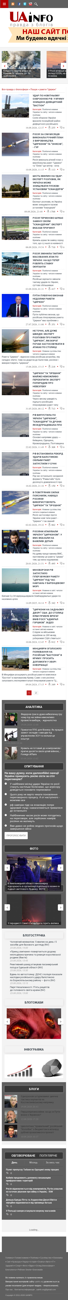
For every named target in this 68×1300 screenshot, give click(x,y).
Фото (34, 848)
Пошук (33, 89)
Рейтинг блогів (24, 1270)
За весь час (52, 1162)
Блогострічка (34, 935)
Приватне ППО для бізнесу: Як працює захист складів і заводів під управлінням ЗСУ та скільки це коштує (42, 734)
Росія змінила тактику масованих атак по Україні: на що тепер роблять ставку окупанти (48, 260)
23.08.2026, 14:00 (19, 948)
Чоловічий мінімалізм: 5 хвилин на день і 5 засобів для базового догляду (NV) (33, 943)
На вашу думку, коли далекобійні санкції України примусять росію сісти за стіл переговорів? (32, 776)
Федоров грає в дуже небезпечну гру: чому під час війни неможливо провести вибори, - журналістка (41, 717)
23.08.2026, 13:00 (19, 993)
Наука (25, 1262)
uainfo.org (39, 1281)
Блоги (34, 1089)
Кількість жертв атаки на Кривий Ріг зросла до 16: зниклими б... (17, 73)
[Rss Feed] (13, 5)
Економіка (58, 1258)
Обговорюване (23, 1155)
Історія (33, 1262)
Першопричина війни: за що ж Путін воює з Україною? (40, 1113)
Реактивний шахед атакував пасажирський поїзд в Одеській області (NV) (34, 966)
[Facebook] (18, 5)
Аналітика (34, 707)
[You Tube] (30, 5)
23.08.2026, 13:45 (19, 960)
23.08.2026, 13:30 (19, 970)
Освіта (41, 1262)
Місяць (33, 1162)
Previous (3, 66)
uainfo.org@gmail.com (46, 1289)
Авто (48, 1262)
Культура (16, 1262)
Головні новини (21, 1258)
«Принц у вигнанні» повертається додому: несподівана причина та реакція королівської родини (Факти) (35, 954)
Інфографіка (34, 1049)
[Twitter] (24, 5)
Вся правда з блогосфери (15, 89)
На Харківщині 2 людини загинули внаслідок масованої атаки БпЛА (32, 885)
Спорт (18, 1266)
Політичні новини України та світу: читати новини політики (47, 112)
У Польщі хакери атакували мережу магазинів (30, 1211)
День (14, 1162)
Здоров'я (9, 1266)
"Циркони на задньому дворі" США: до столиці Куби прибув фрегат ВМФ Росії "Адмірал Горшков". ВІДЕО (48, 616)
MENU (4, 4)
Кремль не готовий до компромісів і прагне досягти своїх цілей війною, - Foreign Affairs (41, 751)
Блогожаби (34, 1002)
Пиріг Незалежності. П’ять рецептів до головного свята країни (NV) (30, 989)
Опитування (34, 766)
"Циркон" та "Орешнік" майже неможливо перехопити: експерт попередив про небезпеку (47, 380)
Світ (9, 1262)
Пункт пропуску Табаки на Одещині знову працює (32, 1169)
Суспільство (45, 1258)
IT (53, 1262)
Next (64, 66)
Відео (31, 1266)
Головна (9, 1258)
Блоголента (10, 1270)
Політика (34, 1258)
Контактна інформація (25, 1289)
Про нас (9, 1289)
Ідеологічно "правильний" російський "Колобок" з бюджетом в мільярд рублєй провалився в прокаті (41, 1129)
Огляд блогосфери (44, 1266)
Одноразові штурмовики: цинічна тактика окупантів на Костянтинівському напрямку (39, 1099)
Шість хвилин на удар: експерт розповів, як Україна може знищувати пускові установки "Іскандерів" (48, 183)
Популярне (48, 1155)
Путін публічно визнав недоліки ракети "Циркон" (48, 298)
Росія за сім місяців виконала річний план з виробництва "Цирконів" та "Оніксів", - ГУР (48, 141)
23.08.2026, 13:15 (19, 983)
